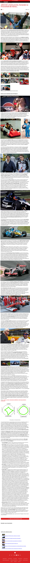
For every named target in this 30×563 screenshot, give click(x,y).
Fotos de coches (26, 558)
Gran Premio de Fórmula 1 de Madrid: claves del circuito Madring (11, 538)
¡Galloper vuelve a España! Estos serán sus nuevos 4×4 (10, 543)
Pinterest (13, 555)
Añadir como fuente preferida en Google (16, 518)
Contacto (19, 561)
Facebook (9, 555)
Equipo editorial (10, 558)
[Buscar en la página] (29, 0)
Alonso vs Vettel (6, 399)
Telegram (16, 555)
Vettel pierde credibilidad (13, 399)
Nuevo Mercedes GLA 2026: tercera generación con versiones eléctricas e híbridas (14, 546)
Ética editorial (15, 558)
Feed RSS (20, 555)
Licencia (12, 561)
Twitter (11, 555)
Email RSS (18, 555)
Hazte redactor (20, 558)
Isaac (2, 9)
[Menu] (0, 0)
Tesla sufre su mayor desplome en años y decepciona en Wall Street (12, 548)
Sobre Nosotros (5, 558)
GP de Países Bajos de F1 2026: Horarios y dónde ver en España (11, 535)
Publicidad (15, 561)
